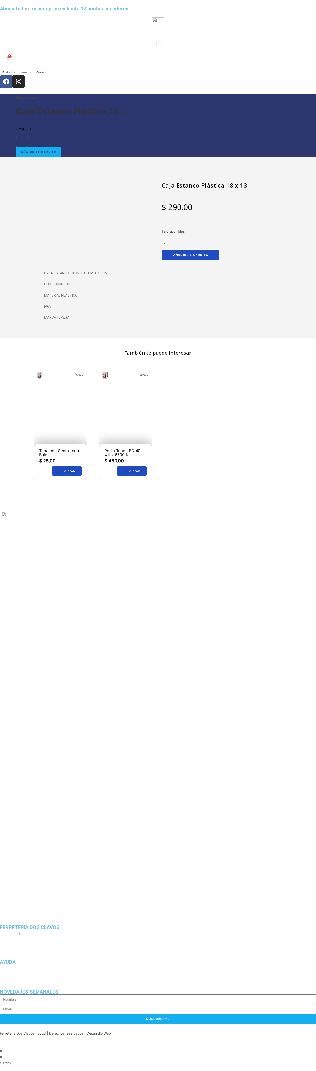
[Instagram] (18, 81)
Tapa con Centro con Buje (59, 452)
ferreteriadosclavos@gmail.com (25, 939)
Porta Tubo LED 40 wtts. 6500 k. (122, 452)
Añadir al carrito (38, 152)
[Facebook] (6, 81)
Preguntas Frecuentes (18, 968)
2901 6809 (9, 933)
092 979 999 (32, 933)
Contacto (7, 980)
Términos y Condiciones (19, 974)
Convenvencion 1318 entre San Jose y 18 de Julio (40, 945)
